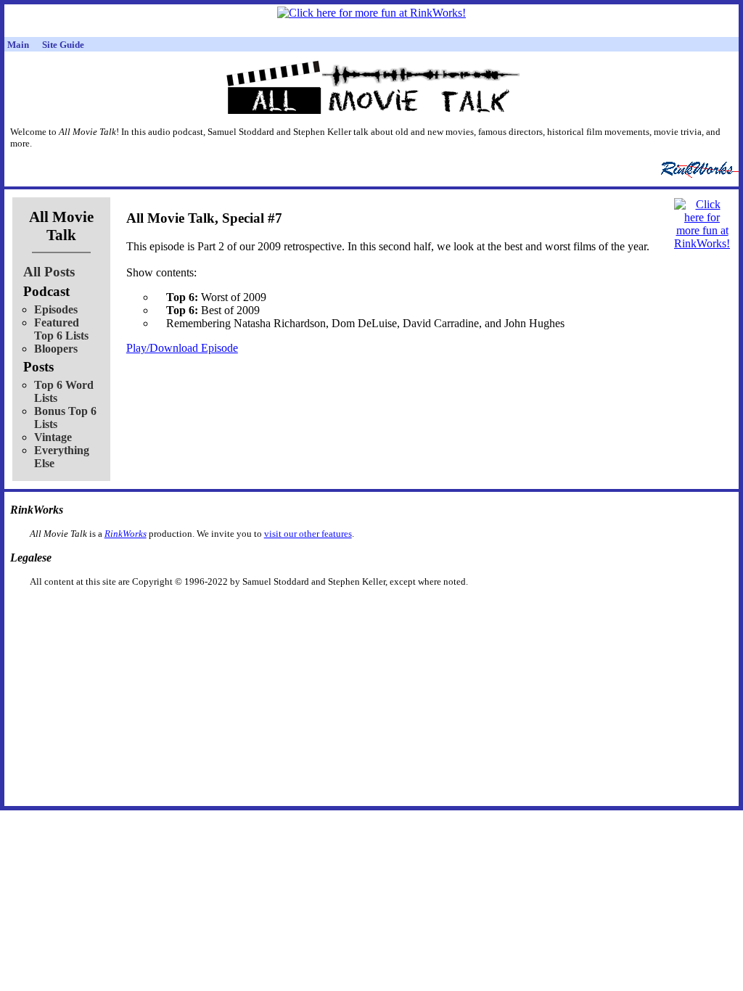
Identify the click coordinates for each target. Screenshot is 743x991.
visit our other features (308, 533)
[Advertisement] (297, 610)
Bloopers (56, 348)
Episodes (56, 309)
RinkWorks (125, 533)
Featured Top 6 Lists (61, 329)
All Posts (49, 271)
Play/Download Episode (182, 348)
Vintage (53, 437)
